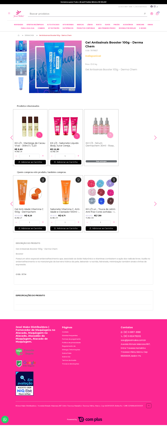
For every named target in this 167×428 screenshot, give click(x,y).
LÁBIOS (90, 25)
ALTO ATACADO (53, 25)
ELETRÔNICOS (68, 28)
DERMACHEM (29, 35)
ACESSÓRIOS (128, 25)
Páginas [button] (67, 327)
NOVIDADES (18, 25)
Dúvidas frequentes (70, 335)
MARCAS (80, 25)
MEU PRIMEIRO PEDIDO (106, 28)
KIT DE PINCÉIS (53, 28)
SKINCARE (140, 25)
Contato (65, 332)
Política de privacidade (71, 342)
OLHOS (107, 25)
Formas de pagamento (71, 339)
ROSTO (98, 25)
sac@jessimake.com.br (133, 340)
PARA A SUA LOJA (27, 28)
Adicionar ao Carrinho (31, 162)
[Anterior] (12, 137)
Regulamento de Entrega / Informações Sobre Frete (71, 349)
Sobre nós (66, 357)
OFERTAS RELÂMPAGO (35, 25)
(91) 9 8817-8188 (126, 7)
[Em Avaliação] (24, 384)
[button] (151, 13)
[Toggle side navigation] (9, 13)
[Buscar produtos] (145, 14)
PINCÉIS (117, 25)
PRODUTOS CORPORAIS (86, 28)
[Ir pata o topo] (148, 405)
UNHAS (150, 25)
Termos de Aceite (69, 360)
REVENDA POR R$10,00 (127, 28)
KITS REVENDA (68, 25)
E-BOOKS (142, 28)
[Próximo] (155, 137)
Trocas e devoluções (70, 364)
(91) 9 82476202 (141, 7)
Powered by (72, 419)
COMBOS (41, 28)
